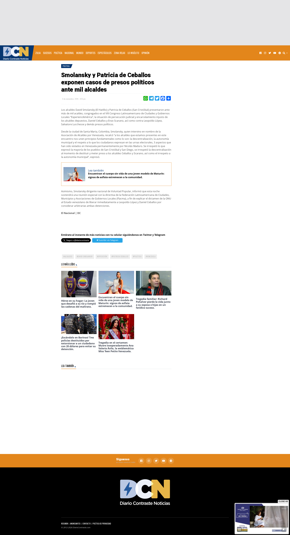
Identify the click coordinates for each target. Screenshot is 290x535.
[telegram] (279, 53)
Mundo (79, 53)
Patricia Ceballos (121, 256)
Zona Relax (119, 53)
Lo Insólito (133, 53)
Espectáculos (104, 53)
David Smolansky (85, 256)
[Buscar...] (286, 53)
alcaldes (68, 256)
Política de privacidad (102, 523)
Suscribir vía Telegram (108, 240)
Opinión (145, 53)
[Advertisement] (145, 23)
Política (58, 53)
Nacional (69, 53)
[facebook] (260, 53)
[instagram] (265, 53)
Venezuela (151, 256)
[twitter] (269, 53)
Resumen (64, 523)
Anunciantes (75, 523)
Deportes (90, 53)
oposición (102, 256)
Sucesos (47, 53)
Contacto (86, 523)
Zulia (38, 53)
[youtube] (274, 53)
